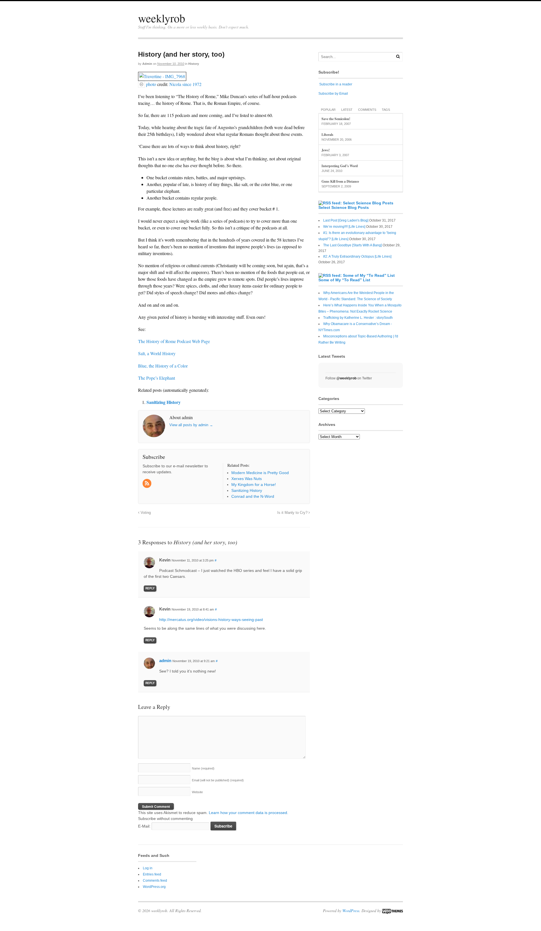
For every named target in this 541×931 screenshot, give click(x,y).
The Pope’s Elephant (156, 378)
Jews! (326, 150)
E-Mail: (145, 826)
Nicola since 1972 (185, 84)
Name (203, 768)
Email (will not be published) (218, 780)
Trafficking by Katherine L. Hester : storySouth (358, 318)
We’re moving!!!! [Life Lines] (344, 227)
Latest (346, 109)
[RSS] (147, 483)
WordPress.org (154, 887)
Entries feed (152, 874)
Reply (150, 588)
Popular (328, 109)
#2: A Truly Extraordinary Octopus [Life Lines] (357, 256)
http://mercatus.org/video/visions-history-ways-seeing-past (211, 619)
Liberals (327, 134)
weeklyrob (161, 17)
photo (151, 84)
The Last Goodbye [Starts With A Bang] (352, 245)
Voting (145, 513)
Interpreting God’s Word (340, 165)
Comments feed (155, 881)
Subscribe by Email (333, 94)
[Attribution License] (141, 84)
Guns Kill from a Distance (340, 181)
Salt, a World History (157, 353)
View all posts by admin (191, 425)
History (193, 63)
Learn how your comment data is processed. (248, 812)
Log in (147, 868)
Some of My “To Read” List (344, 280)
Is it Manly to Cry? (293, 513)
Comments (367, 109)
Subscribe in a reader (335, 84)
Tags (386, 109)
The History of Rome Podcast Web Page (174, 341)
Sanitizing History (164, 402)
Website (197, 792)
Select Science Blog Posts (343, 207)
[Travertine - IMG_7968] (162, 77)
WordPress (350, 910)
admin (147, 63)
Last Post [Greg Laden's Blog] (345, 220)
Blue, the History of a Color (163, 366)
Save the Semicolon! (336, 118)
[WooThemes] (392, 910)
